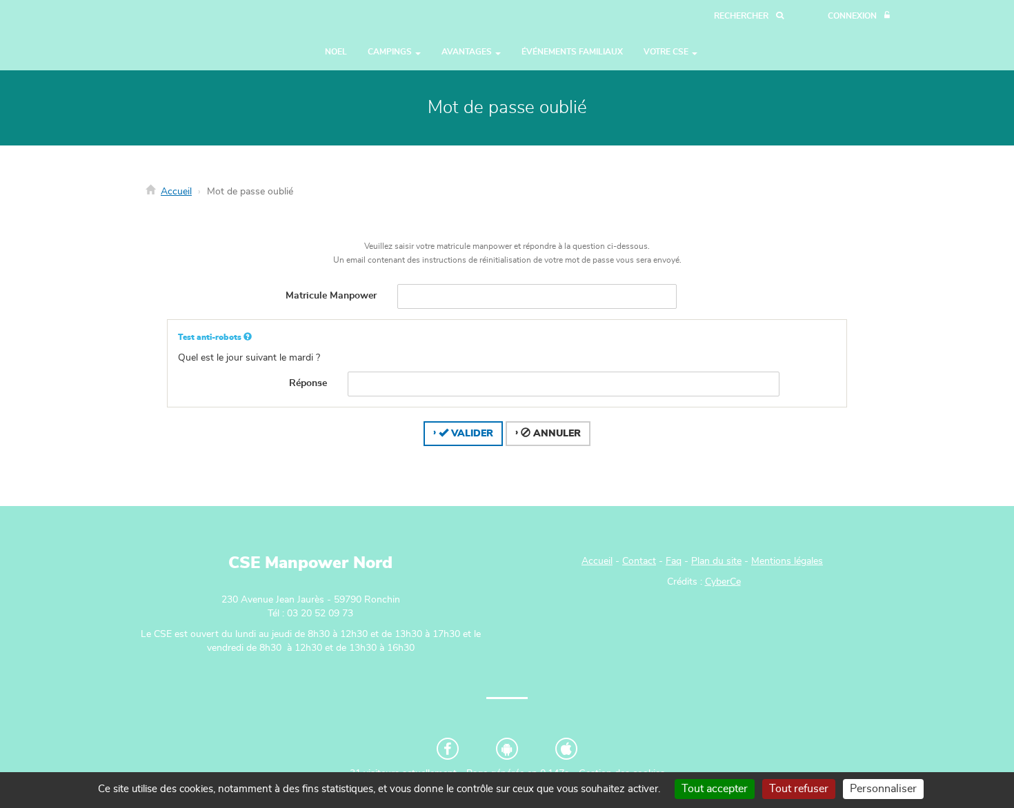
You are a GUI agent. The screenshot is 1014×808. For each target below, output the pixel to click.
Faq (674, 561)
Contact (639, 561)
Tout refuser (798, 788)
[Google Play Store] (507, 749)
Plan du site (716, 561)
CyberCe (723, 582)
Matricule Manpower (331, 296)
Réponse (308, 383)
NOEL (336, 52)
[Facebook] (448, 749)
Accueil (176, 191)
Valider (470, 433)
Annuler (555, 433)
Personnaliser (883, 788)
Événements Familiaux (572, 52)
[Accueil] (179, 35)
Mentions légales (787, 561)
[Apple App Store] (566, 749)
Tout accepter (715, 788)
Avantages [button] (467, 52)
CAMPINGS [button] (391, 52)
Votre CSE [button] (667, 52)
